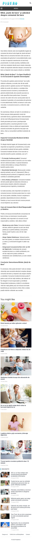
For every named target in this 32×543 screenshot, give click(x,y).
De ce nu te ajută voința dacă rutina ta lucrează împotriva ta (13, 406)
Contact (28, 534)
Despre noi (5, 534)
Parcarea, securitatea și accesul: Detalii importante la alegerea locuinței (21, 491)
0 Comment (5, 22)
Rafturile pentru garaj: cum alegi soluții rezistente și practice (20, 499)
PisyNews (17, 539)
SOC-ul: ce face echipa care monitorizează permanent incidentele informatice (19, 474)
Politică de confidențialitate (17, 534)
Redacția (22, 18)
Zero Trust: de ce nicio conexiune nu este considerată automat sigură (21, 516)
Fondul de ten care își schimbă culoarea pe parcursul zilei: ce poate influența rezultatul (20, 482)
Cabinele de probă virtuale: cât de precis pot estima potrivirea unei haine (20, 507)
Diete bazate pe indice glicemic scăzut (14, 323)
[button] (16, 8)
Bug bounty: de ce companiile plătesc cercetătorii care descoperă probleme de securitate (20, 525)
